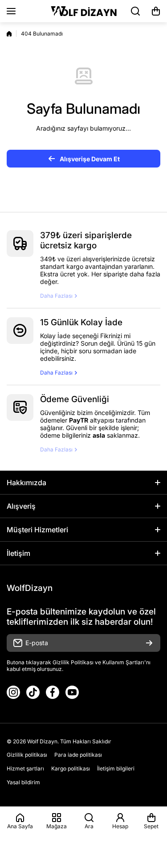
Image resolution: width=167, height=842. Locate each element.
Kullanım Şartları (123, 662)
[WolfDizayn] (83, 11)
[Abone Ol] (149, 643)
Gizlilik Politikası (73, 662)
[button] (155, 11)
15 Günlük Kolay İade (81, 322)
